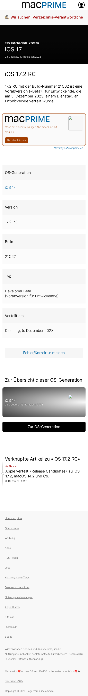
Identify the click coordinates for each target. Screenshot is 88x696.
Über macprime (13, 518)
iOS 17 (13, 49)
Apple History (12, 607)
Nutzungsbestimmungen (19, 597)
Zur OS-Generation (44, 427)
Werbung (10, 538)
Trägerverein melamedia (40, 691)
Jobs (7, 567)
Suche (8, 636)
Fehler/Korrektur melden (44, 353)
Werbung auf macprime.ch (68, 147)
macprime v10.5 (14, 681)
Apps (8, 547)
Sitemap (9, 616)
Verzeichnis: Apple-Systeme (22, 42)
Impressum (11, 626)
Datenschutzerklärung (17, 587)
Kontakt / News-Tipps (17, 577)
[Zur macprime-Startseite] (44, 5)
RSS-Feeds (11, 557)
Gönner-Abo (12, 528)
